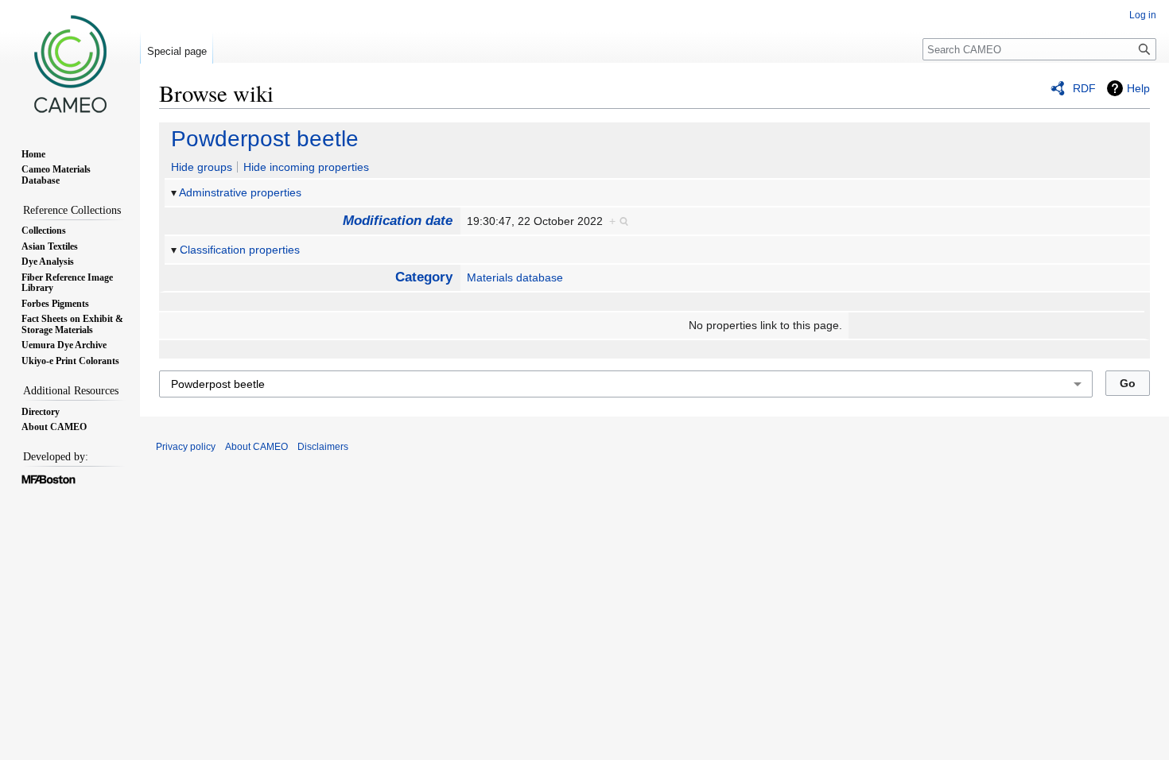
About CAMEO (256, 446)
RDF (1084, 88)
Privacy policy (186, 446)
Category (423, 277)
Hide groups (201, 167)
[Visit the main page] (70, 63)
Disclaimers (322, 446)
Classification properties (240, 249)
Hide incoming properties (306, 167)
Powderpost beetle (265, 138)
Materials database (515, 277)
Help (1138, 88)
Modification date (397, 220)
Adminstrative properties (240, 192)
